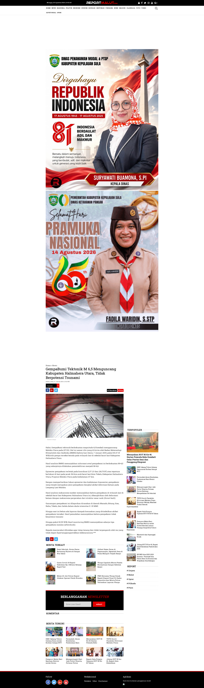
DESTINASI (100, 8)
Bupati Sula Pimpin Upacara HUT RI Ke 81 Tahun (94, 661)
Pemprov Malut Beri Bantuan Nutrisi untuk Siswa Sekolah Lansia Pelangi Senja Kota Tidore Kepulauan (54, 664)
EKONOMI (76, 8)
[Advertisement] (102, 31)
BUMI (116, 8)
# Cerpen (131, 570)
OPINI (59, 12)
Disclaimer (103, 681)
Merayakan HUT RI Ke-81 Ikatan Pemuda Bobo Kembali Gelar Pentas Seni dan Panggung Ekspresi (94, 644)
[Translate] (58, 386)
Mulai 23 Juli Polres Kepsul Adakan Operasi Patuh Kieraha (69, 577)
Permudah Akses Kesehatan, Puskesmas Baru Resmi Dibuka (73, 642)
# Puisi (130, 587)
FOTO (138, 8)
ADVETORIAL (51, 12)
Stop (121, 390)
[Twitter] (56, 390)
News (54, 365)
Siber (95, 681)
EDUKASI (92, 8)
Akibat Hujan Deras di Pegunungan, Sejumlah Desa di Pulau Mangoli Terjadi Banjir (110, 551)
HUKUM (84, 8)
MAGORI (122, 8)
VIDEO (143, 8)
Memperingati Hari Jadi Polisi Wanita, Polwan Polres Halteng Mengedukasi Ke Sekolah (74, 664)
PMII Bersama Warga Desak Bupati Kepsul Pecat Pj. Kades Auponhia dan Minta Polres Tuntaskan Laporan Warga (109, 579)
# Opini (130, 579)
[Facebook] (47, 390)
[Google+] (52, 390)
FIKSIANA (109, 8)
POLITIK (69, 8)
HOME (48, 8)
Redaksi (87, 681)
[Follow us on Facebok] (48, 682)
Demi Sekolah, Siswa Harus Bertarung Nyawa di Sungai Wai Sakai (68, 551)
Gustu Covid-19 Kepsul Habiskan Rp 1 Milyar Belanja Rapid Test (69, 565)
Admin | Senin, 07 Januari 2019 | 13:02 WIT (58, 381)
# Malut (130, 575)
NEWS (54, 8)
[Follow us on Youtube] (66, 682)
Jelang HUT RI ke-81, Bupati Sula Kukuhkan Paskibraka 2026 (114, 662)
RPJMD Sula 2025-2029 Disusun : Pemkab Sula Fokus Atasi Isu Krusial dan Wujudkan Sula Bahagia (147, 557)
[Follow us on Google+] (60, 682)
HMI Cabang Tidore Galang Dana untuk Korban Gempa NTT (54, 641)
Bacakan (113, 390)
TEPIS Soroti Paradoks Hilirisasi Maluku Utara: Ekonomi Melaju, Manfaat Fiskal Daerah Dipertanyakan (141, 502)
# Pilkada (131, 583)
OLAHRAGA (131, 8)
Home (48, 365)
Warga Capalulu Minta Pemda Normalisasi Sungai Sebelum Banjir (109, 565)
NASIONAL (61, 8)
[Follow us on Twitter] (54, 682)
